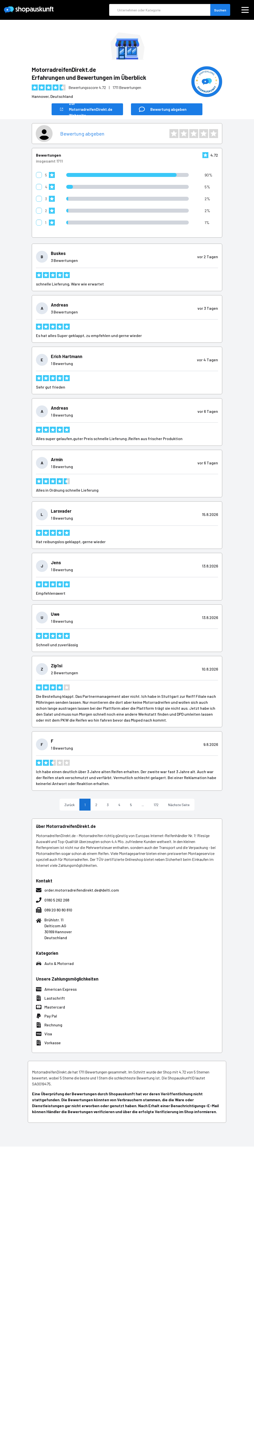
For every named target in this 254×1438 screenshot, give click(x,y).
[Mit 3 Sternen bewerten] (193, 133)
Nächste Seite (179, 805)
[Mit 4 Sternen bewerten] (203, 133)
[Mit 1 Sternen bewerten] (173, 133)
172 (156, 805)
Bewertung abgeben (82, 134)
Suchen (220, 10)
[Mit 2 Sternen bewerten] (183, 133)
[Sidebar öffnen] (245, 10)
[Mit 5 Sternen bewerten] (213, 133)
